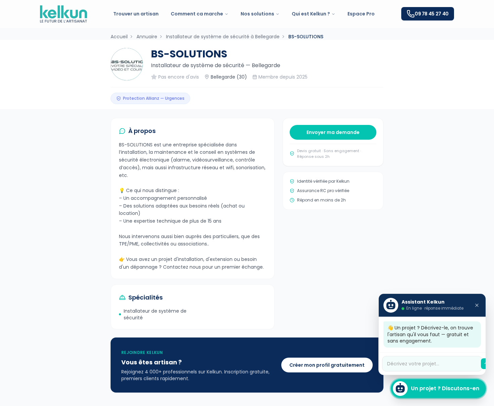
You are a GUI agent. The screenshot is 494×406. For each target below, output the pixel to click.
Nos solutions (257, 13)
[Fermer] (477, 305)
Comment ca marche (197, 13)
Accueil (119, 36)
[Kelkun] (63, 13)
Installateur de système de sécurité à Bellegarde (223, 36)
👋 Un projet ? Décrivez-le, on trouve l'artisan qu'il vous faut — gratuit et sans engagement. (430, 334)
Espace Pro (361, 13)
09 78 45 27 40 (432, 13)
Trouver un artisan (136, 13)
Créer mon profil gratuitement (327, 365)
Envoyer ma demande (333, 132)
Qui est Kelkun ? (311, 13)
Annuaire (146, 36)
